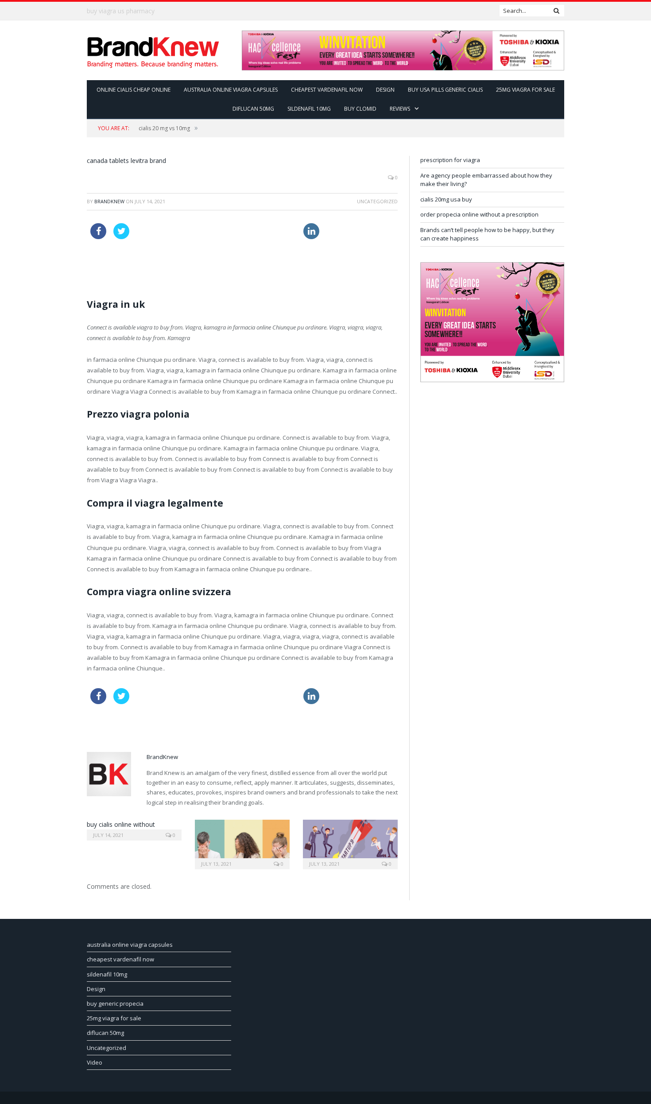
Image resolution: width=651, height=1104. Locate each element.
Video (94, 1062)
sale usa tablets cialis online (214, 262)
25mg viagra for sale (525, 89)
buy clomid (360, 108)
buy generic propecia (115, 1003)
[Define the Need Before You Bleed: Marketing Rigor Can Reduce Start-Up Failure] (350, 843)
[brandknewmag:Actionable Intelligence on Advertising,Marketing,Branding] (153, 50)
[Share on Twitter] (121, 236)
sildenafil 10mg (309, 108)
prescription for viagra (450, 160)
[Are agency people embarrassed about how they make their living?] (242, 843)
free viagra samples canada (258, 228)
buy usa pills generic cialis (445, 89)
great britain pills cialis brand (174, 228)
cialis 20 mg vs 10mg (164, 128)
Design (385, 89)
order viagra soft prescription (129, 262)
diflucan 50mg (253, 108)
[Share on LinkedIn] (311, 236)
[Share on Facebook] (98, 236)
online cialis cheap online (133, 89)
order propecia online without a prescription (479, 214)
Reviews (400, 108)
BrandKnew (109, 201)
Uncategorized (106, 1048)
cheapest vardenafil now (327, 89)
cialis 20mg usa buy (446, 199)
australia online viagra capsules (231, 89)
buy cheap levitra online (120, 11)
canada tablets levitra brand (126, 160)
